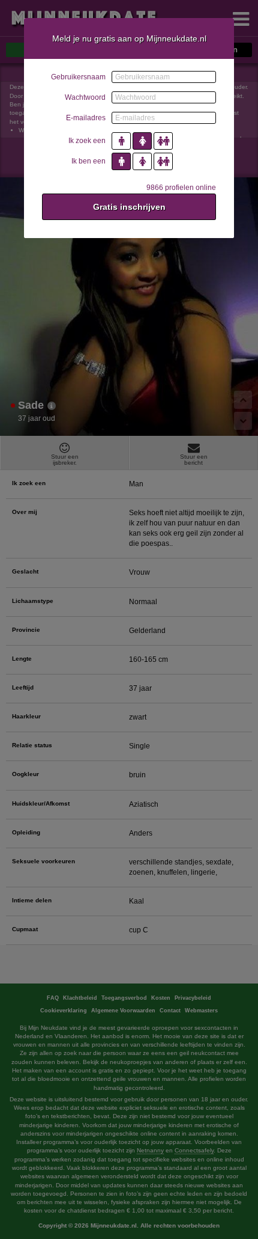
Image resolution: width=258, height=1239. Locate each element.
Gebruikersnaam (78, 77)
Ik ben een (88, 161)
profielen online (181, 187)
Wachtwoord (85, 97)
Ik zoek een (87, 140)
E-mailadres (86, 118)
